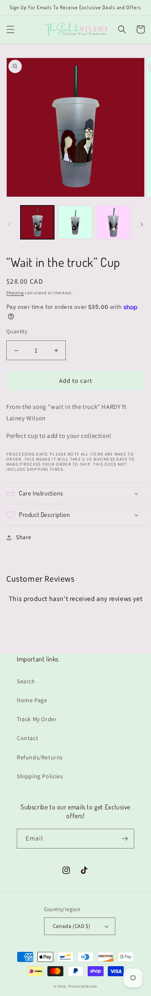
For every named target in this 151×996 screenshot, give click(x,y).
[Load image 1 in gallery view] (37, 222)
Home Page (32, 700)
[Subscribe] (124, 838)
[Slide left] (9, 224)
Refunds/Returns (40, 757)
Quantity (16, 331)
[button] (10, 29)
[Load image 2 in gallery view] (75, 222)
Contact (27, 738)
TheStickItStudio (82, 986)
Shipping (15, 292)
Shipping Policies (40, 776)
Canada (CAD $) (72, 926)
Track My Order (37, 719)
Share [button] (23, 537)
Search (26, 681)
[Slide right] (142, 224)
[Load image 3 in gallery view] (113, 222)
